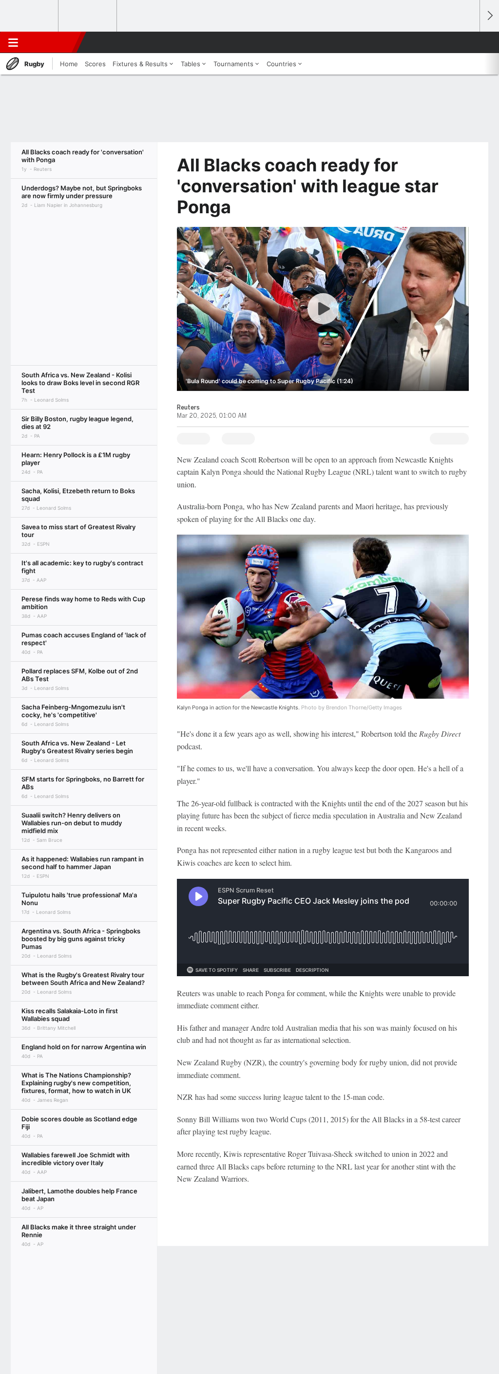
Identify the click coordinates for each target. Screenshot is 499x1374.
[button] (468, 42)
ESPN (52, 42)
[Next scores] (489, 16)
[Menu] (13, 42)
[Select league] (30, 16)
